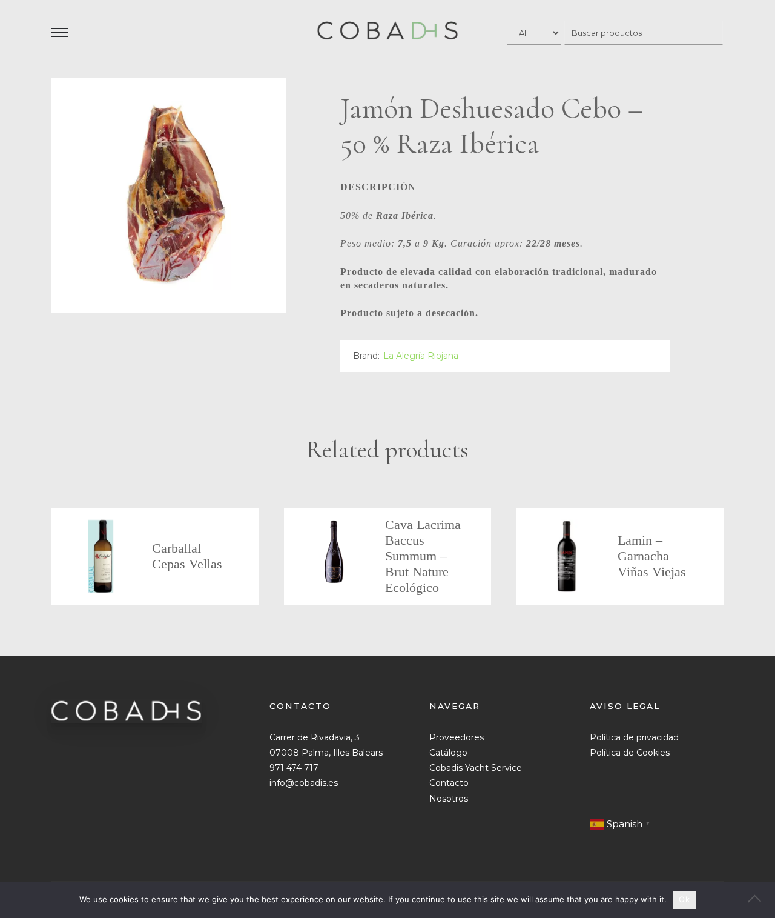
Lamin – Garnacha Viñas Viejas (652, 556)
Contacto (449, 782)
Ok (684, 899)
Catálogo (448, 752)
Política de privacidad (634, 737)
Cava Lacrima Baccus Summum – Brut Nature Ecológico (423, 556)
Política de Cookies (630, 752)
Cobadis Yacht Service (475, 767)
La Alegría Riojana (420, 355)
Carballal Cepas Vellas (187, 555)
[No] (760, 900)
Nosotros (448, 798)
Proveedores (456, 737)
